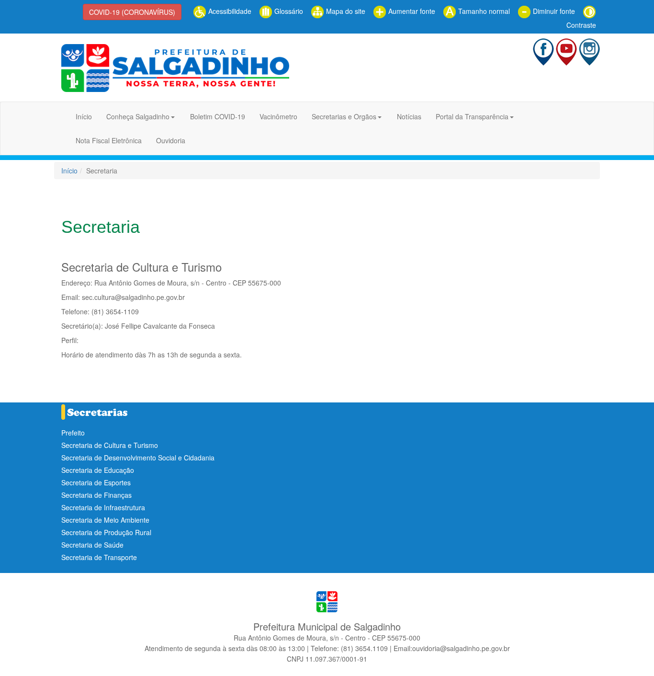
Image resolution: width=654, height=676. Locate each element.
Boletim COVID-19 (217, 116)
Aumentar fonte (410, 11)
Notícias (409, 116)
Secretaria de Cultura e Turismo (109, 445)
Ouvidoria (170, 140)
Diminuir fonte (553, 11)
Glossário (287, 11)
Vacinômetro (278, 116)
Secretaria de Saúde (92, 545)
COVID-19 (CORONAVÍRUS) (132, 12)
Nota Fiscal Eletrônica (109, 140)
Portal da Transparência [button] (472, 116)
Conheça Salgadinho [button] (137, 116)
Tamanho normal (483, 11)
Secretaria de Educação (97, 470)
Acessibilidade (228, 11)
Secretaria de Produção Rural (106, 532)
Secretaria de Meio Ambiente (105, 520)
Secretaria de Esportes (96, 482)
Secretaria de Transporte (99, 557)
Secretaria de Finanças (96, 495)
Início (84, 116)
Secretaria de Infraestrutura (103, 507)
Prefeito (73, 432)
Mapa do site (344, 11)
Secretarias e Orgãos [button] (344, 116)
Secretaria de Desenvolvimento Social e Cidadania (137, 457)
